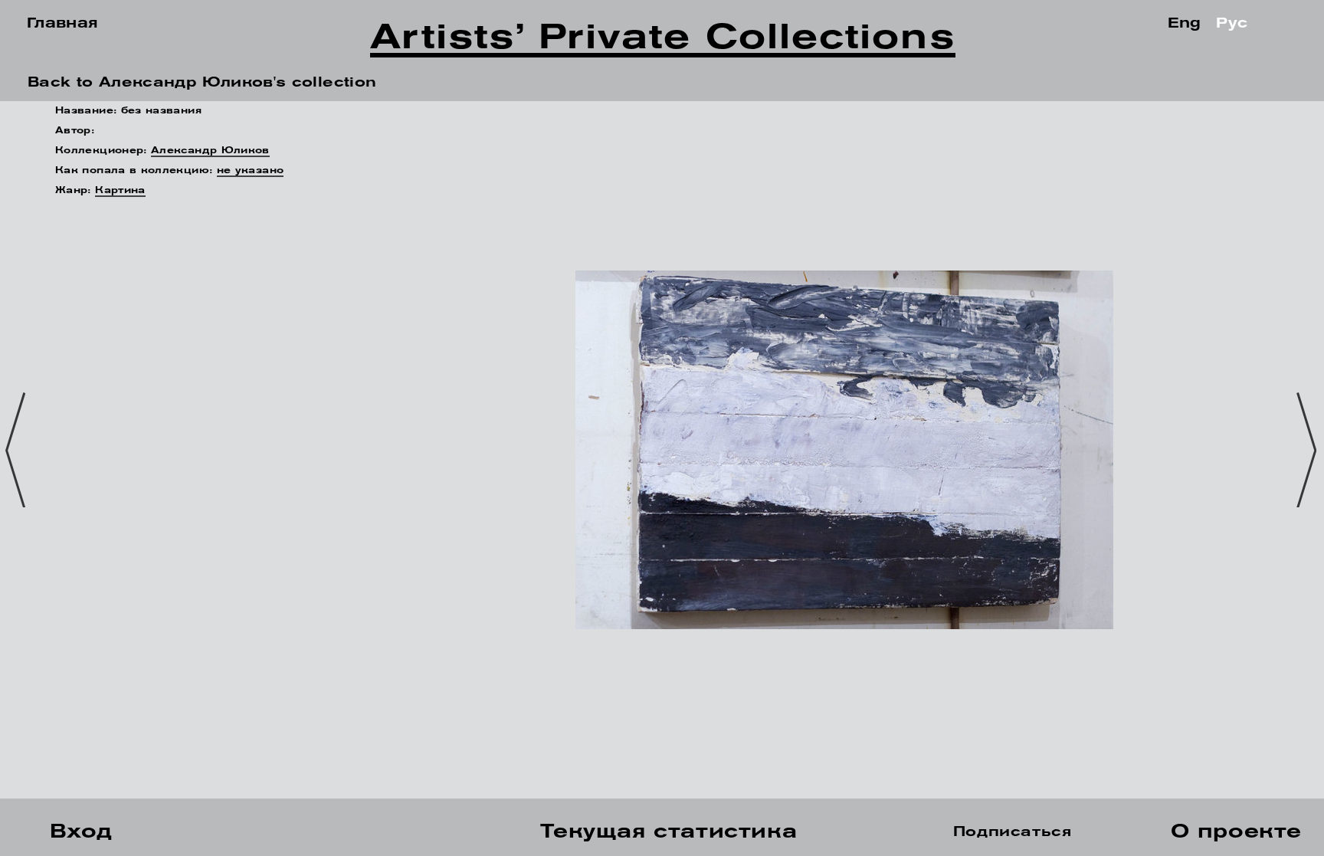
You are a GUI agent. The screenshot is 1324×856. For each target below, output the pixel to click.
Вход (81, 832)
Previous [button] (19, 449)
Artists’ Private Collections (662, 42)
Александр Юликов (210, 151)
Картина (120, 190)
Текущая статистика (668, 832)
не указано (250, 170)
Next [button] (1310, 449)
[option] (662, 450)
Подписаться (1012, 833)
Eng (1184, 24)
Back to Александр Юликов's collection (202, 83)
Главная (63, 24)
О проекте (1236, 832)
